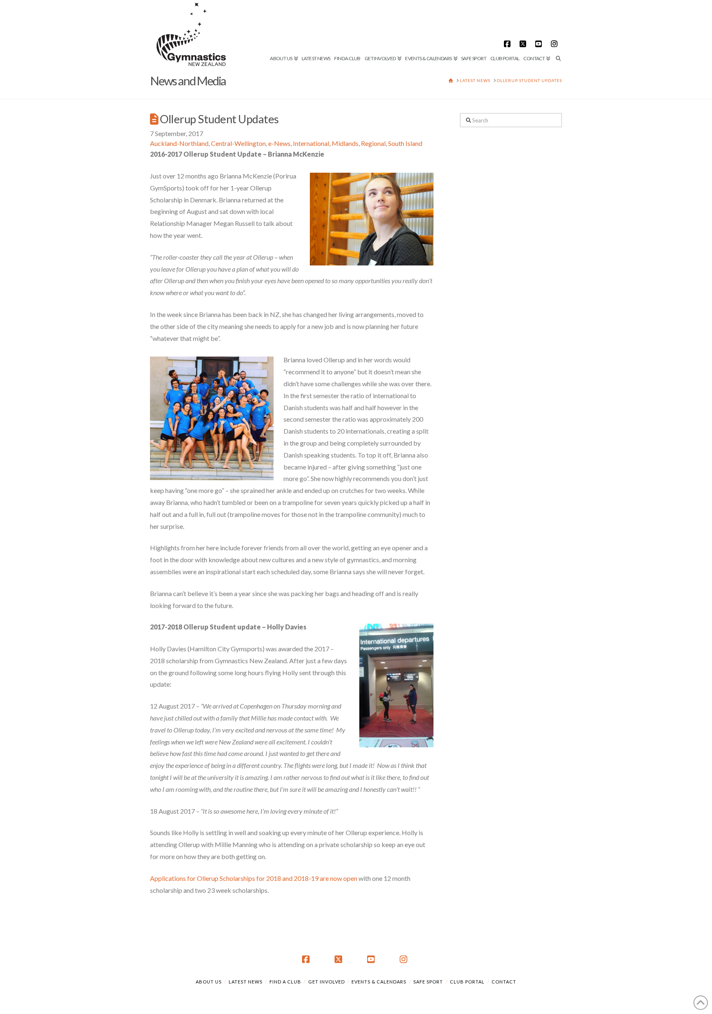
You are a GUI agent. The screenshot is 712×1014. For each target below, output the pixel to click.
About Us (209, 981)
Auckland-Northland (179, 143)
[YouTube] (539, 43)
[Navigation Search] (557, 31)
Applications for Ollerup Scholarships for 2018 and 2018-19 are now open (253, 878)
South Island (405, 143)
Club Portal (467, 981)
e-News (279, 143)
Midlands (345, 143)
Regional (373, 143)
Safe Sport (428, 981)
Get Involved (326, 981)
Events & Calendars (378, 981)
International (311, 143)
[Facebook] (508, 43)
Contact (504, 981)
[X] (524, 43)
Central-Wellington (238, 143)
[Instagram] (555, 43)
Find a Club (285, 981)
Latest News (245, 981)
